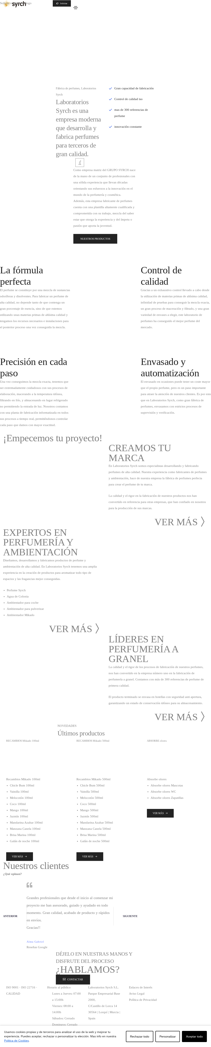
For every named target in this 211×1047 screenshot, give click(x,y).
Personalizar (167, 1036)
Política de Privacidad (143, 999)
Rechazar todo (139, 1036)
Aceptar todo (194, 1036)
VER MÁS (176, 522)
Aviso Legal (136, 993)
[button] (62, 3)
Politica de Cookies (16, 1040)
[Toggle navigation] (75, 7)
